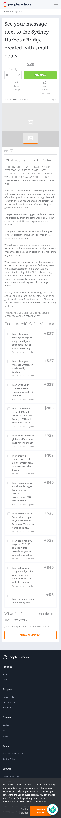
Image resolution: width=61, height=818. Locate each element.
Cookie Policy (39, 801)
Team (5, 679)
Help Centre (8, 707)
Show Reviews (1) (30, 635)
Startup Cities (9, 759)
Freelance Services (11, 776)
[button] (55, 4)
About (5, 674)
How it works (8, 696)
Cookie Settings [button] (23, 811)
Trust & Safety (9, 702)
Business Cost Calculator (13, 753)
